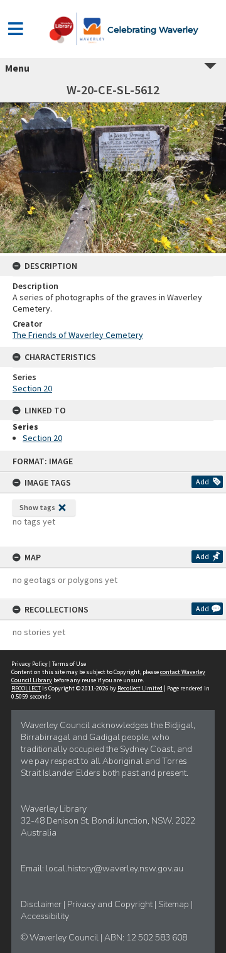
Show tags (37, 507)
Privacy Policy (29, 664)
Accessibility (45, 916)
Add (202, 481)
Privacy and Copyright (110, 904)
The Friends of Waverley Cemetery (78, 334)
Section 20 (32, 388)
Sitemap (174, 904)
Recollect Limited (140, 688)
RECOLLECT (26, 688)
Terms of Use (69, 664)
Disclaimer (42, 904)
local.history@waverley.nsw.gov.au (114, 868)
